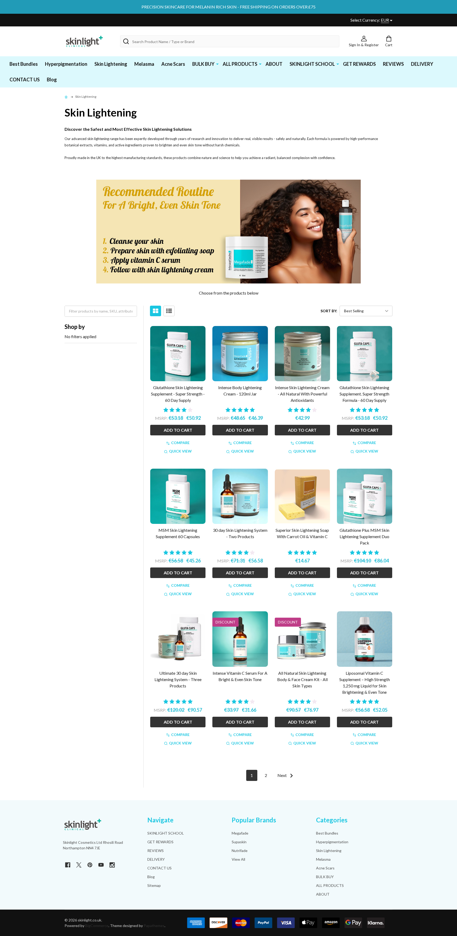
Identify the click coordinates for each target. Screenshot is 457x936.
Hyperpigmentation (66, 64)
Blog (52, 79)
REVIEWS (393, 64)
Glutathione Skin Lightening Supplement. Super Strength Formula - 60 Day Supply (364, 394)
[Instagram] (112, 865)
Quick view (180, 451)
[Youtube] (101, 865)
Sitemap (154, 885)
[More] (217, 63)
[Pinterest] (90, 865)
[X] (79, 865)
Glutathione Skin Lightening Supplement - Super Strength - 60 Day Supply (178, 394)
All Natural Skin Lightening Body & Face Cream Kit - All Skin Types (302, 679)
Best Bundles (24, 64)
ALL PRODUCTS (240, 64)
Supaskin (239, 842)
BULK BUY (203, 64)
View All (238, 859)
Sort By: (329, 311)
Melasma (144, 64)
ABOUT (274, 64)
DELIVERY (422, 64)
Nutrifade (240, 850)
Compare (180, 442)
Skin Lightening (110, 64)
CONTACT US (25, 79)
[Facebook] (67, 865)
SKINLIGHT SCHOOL (312, 64)
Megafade (240, 833)
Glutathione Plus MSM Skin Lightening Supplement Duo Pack (364, 536)
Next (282, 775)
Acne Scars (173, 64)
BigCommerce (96, 925)
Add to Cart (178, 429)
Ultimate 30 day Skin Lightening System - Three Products (178, 679)
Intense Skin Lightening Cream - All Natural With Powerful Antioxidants (302, 394)
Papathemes (154, 925)
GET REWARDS (359, 64)
